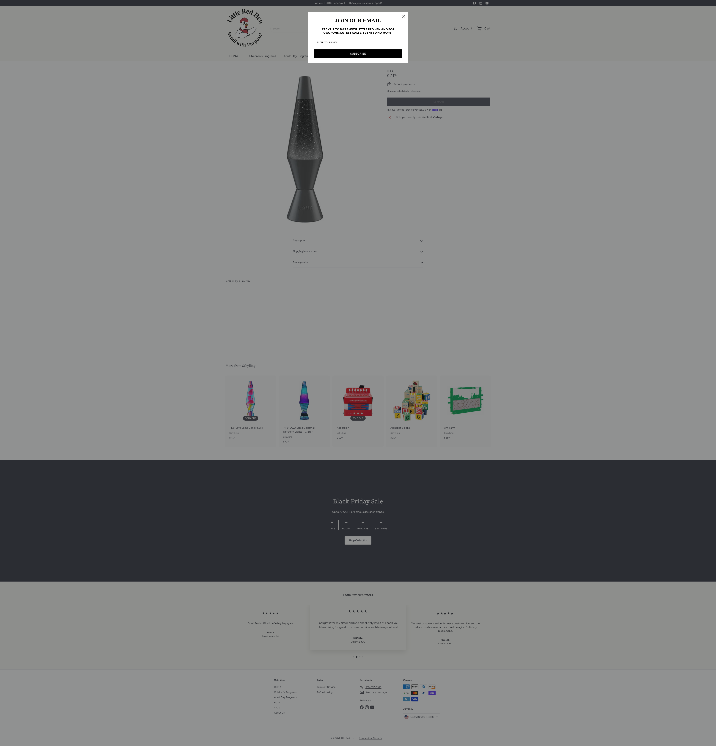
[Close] (403, 16)
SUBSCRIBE (358, 53)
